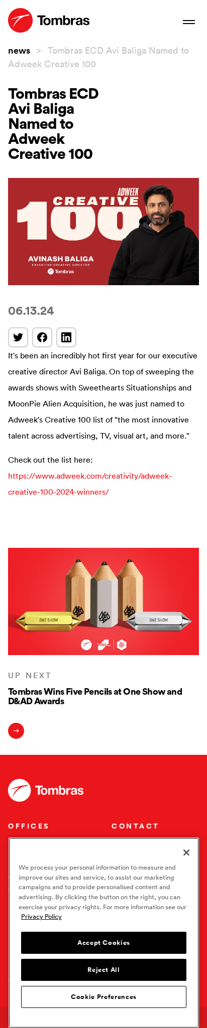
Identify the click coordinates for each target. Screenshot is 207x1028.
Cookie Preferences (104, 996)
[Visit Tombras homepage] (48, 20)
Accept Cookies (103, 942)
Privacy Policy (41, 916)
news (19, 50)
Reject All (103, 969)
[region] (104, 933)
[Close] (186, 853)
